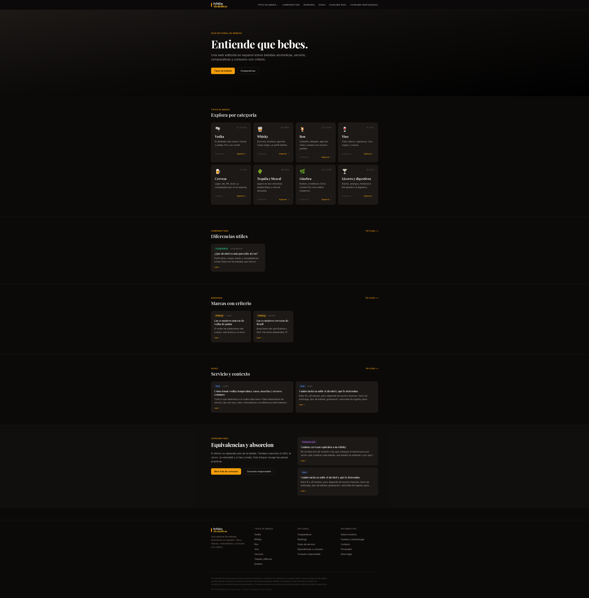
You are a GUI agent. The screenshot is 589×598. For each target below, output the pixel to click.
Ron (256, 544)
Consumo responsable (364, 5)
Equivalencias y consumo (310, 549)
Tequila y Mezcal (263, 559)
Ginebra (258, 564)
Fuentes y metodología (352, 539)
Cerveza (258, 554)
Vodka (257, 534)
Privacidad (346, 549)
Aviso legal (346, 554)
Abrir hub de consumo (226, 471)
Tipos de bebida (267, 5)
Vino (256, 549)
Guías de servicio (306, 544)
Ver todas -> (372, 230)
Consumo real (337, 5)
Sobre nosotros (349, 534)
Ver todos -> (371, 297)
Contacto (345, 544)
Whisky (258, 539)
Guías (322, 5)
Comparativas (291, 5)
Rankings (309, 5)
